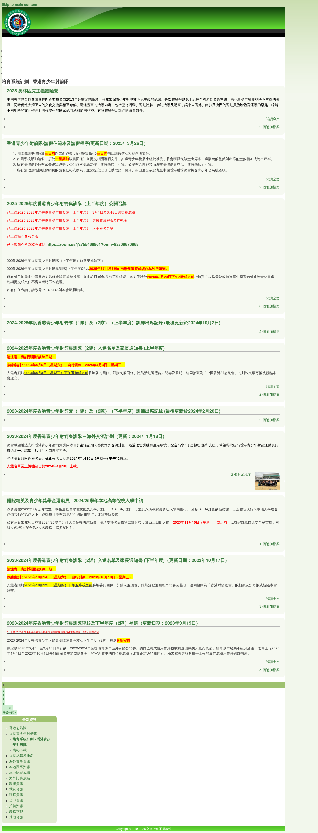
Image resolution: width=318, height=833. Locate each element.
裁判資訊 (16, 789)
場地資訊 (16, 800)
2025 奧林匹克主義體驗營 (32, 90)
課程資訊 (16, 794)
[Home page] (17, 36)
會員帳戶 (16, 73)
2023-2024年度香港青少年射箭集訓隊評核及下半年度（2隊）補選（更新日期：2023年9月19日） (103, 623)
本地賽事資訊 (19, 766)
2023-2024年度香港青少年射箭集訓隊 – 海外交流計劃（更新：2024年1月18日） (87, 436)
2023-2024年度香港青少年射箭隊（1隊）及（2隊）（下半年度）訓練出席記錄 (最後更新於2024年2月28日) (113, 411)
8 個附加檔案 (269, 305)
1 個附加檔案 (269, 543)
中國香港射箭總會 (16, 42)
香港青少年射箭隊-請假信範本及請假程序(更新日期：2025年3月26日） (77, 143)
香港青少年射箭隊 (23, 733)
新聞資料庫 (17, 67)
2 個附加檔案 (269, 126)
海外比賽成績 (19, 777)
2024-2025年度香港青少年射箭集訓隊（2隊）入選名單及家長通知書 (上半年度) (86, 348)
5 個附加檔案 (269, 669)
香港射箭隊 (18, 727)
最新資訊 (16, 50)
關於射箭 (16, 61)
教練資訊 (16, 783)
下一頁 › (8, 708)
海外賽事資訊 (19, 761)
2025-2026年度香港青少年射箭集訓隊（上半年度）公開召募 (67, 203)
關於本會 (16, 56)
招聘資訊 (16, 805)
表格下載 (20, 749)
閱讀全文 (273, 118)
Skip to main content (19, 4)
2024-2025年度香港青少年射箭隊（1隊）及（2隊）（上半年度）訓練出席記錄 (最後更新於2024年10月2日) (113, 322)
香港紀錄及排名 (21, 755)
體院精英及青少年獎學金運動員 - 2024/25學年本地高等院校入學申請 (75, 500)
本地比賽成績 (19, 772)
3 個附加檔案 (241, 474)
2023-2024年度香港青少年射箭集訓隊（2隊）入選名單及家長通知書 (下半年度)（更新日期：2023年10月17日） (118, 560)
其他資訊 (16, 816)
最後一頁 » (9, 712)
